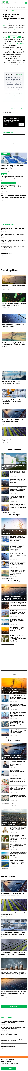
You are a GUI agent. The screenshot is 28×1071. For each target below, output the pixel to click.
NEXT (22, 108)
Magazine (24, 7)
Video (18, 7)
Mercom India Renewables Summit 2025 (12, 36)
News (3, 7)
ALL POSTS (14, 108)
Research (8, 7)
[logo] (5, 2)
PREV (5, 108)
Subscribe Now (9, 1068)
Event (14, 7)
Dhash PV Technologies (16, 43)
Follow (4, 25)
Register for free (14, 99)
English (14, 2)
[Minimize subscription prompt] (25, 1059)
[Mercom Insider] (8, 10)
